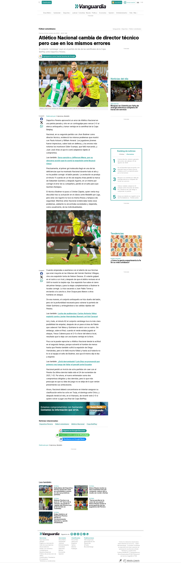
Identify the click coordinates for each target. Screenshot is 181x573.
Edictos (73, 547)
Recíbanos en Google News (74, 439)
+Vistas (121, 154)
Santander (57, 13)
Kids (131, 13)
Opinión (111, 13)
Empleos (74, 543)
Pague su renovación (47, 543)
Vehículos (74, 541)
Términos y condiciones (47, 561)
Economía (102, 13)
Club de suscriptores (46, 545)
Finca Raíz (74, 540)
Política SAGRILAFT (123, 552)
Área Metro (47, 13)
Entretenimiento (121, 13)
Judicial (74, 13)
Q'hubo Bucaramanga (88, 546)
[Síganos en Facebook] (71, 534)
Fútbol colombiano (135, 29)
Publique (74, 548)
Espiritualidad (116, 258)
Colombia (81, 13)
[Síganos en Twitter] (75, 534)
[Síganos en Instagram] (78, 534)
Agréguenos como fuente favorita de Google (59, 56)
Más (135, 13)
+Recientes (130, 154)
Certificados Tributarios (47, 557)
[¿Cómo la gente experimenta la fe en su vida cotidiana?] (126, 245)
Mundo (88, 13)
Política (94, 13)
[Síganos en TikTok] (84, 534)
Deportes (66, 13)
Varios (73, 545)
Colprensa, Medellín (62, 116)
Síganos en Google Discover (74, 430)
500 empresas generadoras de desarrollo (89, 541)
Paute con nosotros (46, 548)
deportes (125, 29)
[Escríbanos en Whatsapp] (87, 534)
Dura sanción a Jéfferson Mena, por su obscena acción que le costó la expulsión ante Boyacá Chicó (70, 160)
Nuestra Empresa (45, 552)
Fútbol (56, 486)
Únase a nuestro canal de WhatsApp (74, 435)
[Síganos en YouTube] (81, 534)
